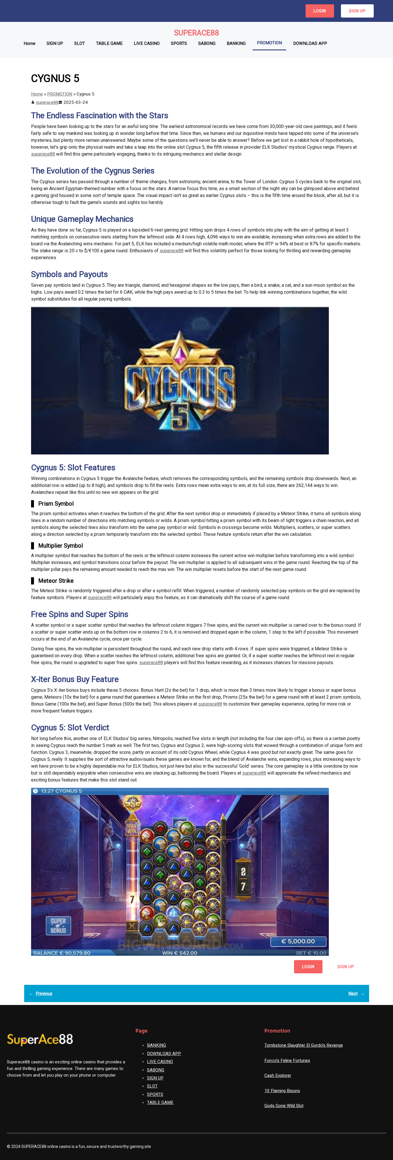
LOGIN (320, 11)
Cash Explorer (277, 1075)
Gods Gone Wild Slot (284, 1105)
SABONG (155, 1070)
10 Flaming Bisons (282, 1090)
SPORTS (155, 1094)
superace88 (47, 102)
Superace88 (196, 32)
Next (353, 993)
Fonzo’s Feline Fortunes (287, 1060)
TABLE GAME (160, 1102)
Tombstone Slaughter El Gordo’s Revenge (303, 1045)
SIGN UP (357, 11)
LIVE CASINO (160, 1061)
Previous (44, 993)
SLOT (152, 1086)
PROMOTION (59, 94)
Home (37, 94)
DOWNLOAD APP (164, 1053)
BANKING (156, 1045)
